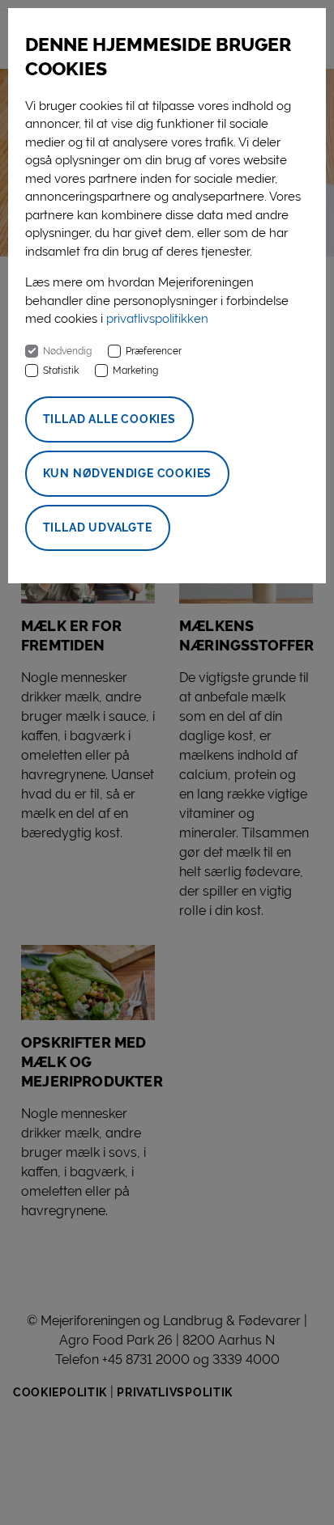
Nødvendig (67, 351)
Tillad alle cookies (109, 419)
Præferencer (154, 351)
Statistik (61, 370)
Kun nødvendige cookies (127, 473)
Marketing (135, 370)
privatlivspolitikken (157, 318)
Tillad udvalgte (97, 527)
